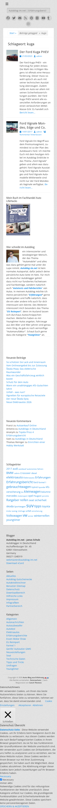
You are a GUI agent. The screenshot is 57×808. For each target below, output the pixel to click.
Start (13, 33)
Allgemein (11, 618)
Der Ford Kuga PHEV (34, 52)
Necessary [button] (5, 776)
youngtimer (13, 520)
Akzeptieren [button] (25, 705)
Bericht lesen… (27, 112)
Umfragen (11, 665)
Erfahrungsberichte (16, 635)
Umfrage (21, 511)
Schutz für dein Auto (17, 382)
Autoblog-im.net (28, 268)
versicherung (37, 511)
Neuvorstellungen (15, 652)
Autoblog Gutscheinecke (19, 579)
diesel (34, 473)
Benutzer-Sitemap (15, 585)
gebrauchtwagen (18, 486)
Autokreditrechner (16, 582)
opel (30, 495)
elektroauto (14, 477)
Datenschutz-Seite (10, 729)
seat (31, 500)
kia (22, 492)
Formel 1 (11, 645)
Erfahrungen (35, 294)
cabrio (17, 473)
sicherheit (41, 500)
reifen (24, 500)
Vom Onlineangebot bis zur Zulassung (26, 365)
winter (30, 516)
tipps (37, 506)
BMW (9, 473)
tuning (14, 511)
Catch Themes (35, 682)
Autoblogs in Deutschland (32, 428)
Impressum (12, 599)
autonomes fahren (35, 469)
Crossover (25, 473)
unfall (28, 511)
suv (30, 505)
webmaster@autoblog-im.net (21, 559)
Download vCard (15, 563)
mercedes (11, 495)
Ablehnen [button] (38, 705)
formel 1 (42, 482)
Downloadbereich (15, 592)
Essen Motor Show (16, 638)
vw (25, 515)
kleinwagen (32, 491)
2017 (9, 468)
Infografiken (12, 602)
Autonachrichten (15, 622)
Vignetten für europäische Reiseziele (25, 395)
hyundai (41, 487)
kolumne (46, 491)
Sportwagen (20, 506)
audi (15, 468)
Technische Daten (15, 658)
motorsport (23, 496)
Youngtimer (12, 668)
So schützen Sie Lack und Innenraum (26, 362)
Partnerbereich (14, 605)
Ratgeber (12, 500)
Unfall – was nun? (15, 392)
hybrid (35, 487)
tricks (8, 511)
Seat (8, 655)
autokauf (22, 469)
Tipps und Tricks (15, 662)
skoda (10, 506)
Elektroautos (29, 477)
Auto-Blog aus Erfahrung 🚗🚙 (36, 677)
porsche (45, 496)
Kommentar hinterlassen (30, 134)
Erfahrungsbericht (19, 482)
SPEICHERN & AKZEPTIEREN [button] (14, 806)
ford (35, 482)
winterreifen (41, 515)
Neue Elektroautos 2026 (19, 402)
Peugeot (37, 496)
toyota (46, 506)
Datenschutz (13, 589)
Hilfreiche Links (14, 595)
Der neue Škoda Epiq (17, 398)
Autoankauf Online (27, 425)
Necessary (8, 779)
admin (39, 56)
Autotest (10, 628)
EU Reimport (13, 642)
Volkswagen (14, 515)
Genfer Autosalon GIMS (18, 648)
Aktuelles (11, 575)
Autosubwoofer (14, 625)
